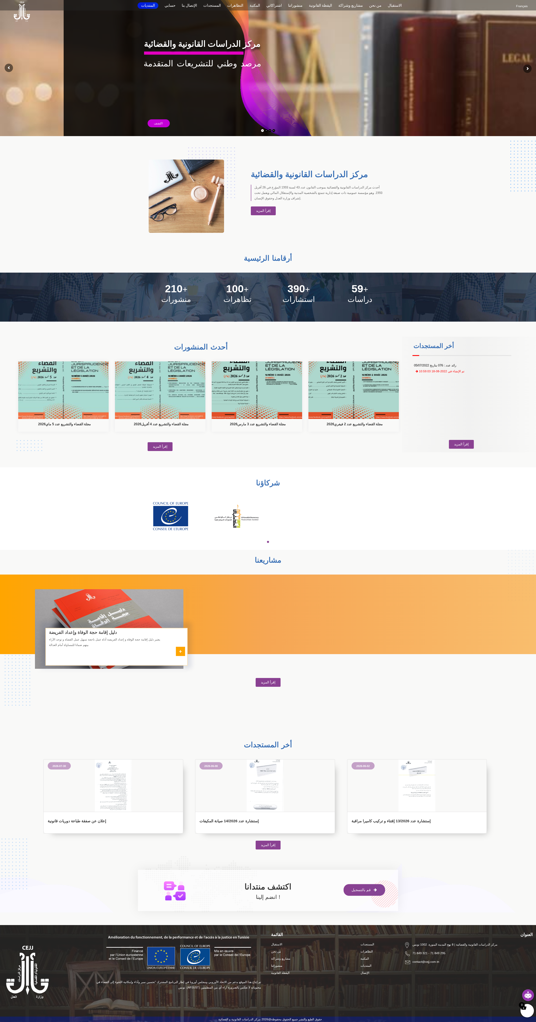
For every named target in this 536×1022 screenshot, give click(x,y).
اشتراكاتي (274, 5)
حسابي (170, 5)
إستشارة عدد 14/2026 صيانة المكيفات (229, 821)
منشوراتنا (295, 5)
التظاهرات (235, 5)
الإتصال (365, 972)
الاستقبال (395, 5)
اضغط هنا (155, 110)
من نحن (375, 5)
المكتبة (255, 5)
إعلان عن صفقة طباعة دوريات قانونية (77, 821)
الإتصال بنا (189, 5)
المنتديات (148, 5)
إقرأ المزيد (263, 211)
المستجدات (212, 5)
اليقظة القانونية (320, 5)
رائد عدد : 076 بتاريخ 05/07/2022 (435, 365)
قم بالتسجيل (362, 890)
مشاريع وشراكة (350, 5)
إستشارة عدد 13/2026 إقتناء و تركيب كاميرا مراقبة (391, 821)
